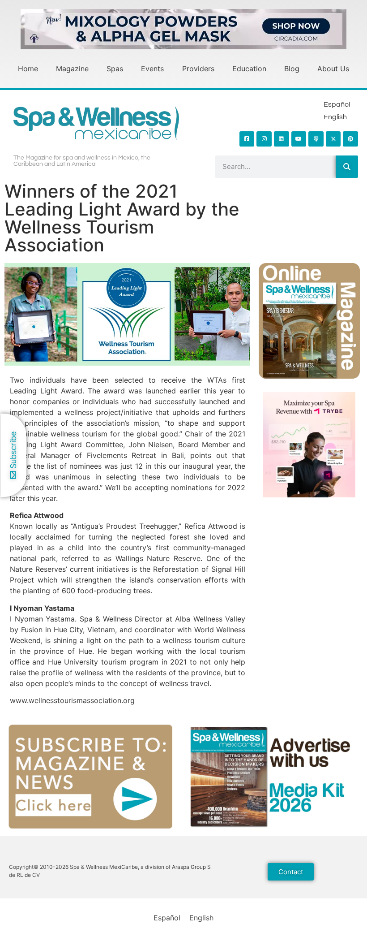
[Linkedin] (281, 139)
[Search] (347, 166)
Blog (291, 68)
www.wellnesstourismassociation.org (72, 700)
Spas (115, 68)
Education (249, 68)
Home (28, 68)
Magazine (72, 68)
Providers (198, 68)
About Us (333, 68)
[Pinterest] (350, 139)
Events (152, 68)
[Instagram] (264, 139)
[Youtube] (299, 139)
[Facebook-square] (247, 139)
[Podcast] (316, 139)
